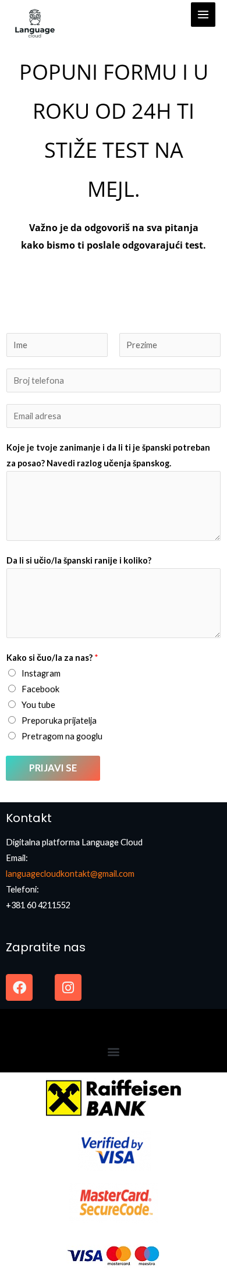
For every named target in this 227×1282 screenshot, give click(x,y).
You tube (38, 705)
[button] (113, 1051)
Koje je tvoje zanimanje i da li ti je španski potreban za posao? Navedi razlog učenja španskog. (108, 455)
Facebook (40, 689)
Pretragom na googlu (62, 736)
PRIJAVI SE (53, 767)
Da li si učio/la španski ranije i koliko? (78, 560)
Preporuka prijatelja (59, 720)
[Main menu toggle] (203, 14)
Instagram (41, 673)
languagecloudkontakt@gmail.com (70, 874)
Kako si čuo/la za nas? (52, 658)
